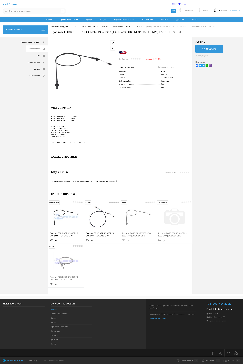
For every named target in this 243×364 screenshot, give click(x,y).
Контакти (164, 19)
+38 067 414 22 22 (178, 4)
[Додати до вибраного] (112, 42)
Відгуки (103, 19)
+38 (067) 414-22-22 (218, 303)
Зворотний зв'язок (15, 361)
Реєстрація (12, 4)
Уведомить (211, 49)
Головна (48, 19)
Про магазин (147, 19)
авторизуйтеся (114, 181)
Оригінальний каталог (69, 19)
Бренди (89, 19)
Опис (38, 55)
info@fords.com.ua (222, 309)
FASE (163, 71)
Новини (195, 19)
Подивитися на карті (157, 318)
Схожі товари (34, 76)
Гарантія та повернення (124, 19)
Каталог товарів (14, 29)
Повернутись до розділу (30, 42)
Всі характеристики (166, 67)
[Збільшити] (83, 69)
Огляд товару (34, 49)
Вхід (4, 4)
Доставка (180, 19)
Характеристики (33, 62)
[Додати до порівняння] (112, 48)
